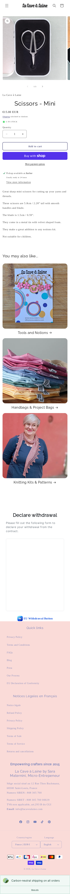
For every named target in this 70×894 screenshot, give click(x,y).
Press (9, 668)
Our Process (13, 675)
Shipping (6, 117)
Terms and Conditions (18, 645)
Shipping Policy (15, 728)
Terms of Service (16, 744)
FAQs (10, 652)
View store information (18, 182)
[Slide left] (27, 86)
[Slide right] (42, 86)
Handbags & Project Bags (33, 407)
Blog (9, 660)
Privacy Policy (14, 637)
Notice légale (14, 705)
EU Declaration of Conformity (23, 683)
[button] (7, 5)
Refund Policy (14, 713)
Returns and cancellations (20, 751)
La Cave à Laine (39, 869)
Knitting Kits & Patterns (33, 482)
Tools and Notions (33, 333)
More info (35, 890)
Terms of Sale (14, 736)
